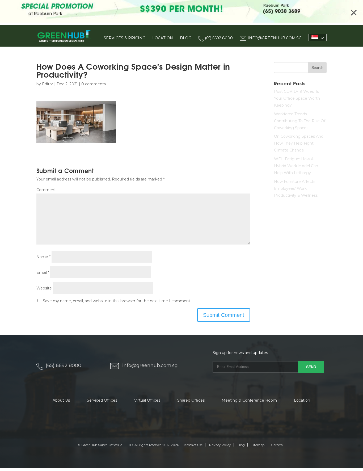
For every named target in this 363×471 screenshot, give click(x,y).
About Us (61, 400)
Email (42, 272)
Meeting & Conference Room (249, 400)
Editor (47, 84)
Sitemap (257, 445)
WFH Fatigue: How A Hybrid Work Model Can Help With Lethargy (296, 166)
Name (43, 256)
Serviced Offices (102, 400)
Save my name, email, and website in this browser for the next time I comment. (117, 300)
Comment (46, 189)
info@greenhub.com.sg (150, 365)
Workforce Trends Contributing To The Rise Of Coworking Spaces (299, 121)
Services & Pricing (124, 38)
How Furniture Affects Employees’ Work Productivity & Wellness (296, 188)
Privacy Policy (220, 445)
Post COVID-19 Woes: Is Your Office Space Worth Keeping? (297, 98)
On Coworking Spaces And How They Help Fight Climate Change (298, 143)
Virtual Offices (147, 400)
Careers (276, 445)
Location (162, 38)
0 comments (93, 84)
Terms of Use (192, 445)
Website (44, 288)
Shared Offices (191, 400)
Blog (185, 38)
